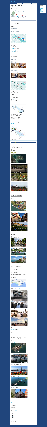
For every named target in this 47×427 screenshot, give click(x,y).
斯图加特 (13, 51)
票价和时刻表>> (12, 123)
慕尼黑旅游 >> (12, 402)
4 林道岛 (41, 10)
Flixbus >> (14, 99)
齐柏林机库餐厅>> (13, 329)
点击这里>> (13, 149)
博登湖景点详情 (41, 8)
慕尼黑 (14, 51)
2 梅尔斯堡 (41, 9)
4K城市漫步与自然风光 (18, 212)
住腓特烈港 (15, 50)
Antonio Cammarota (18, 288)
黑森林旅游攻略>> (42, 11)
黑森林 (13, 48)
